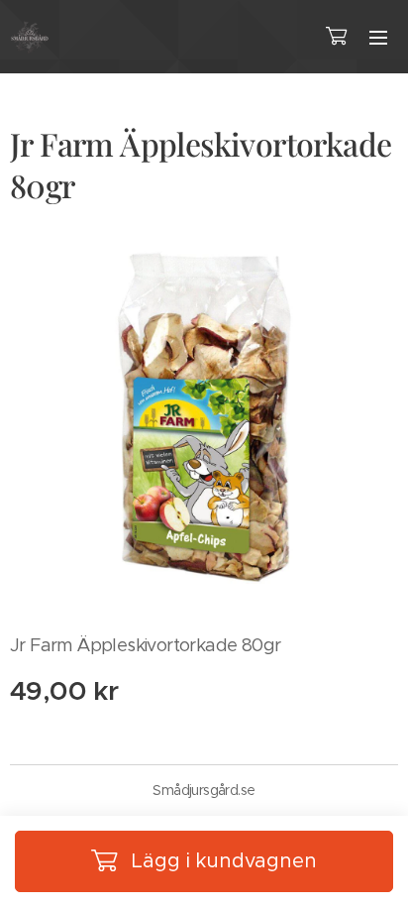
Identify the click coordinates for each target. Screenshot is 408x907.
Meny (378, 37)
